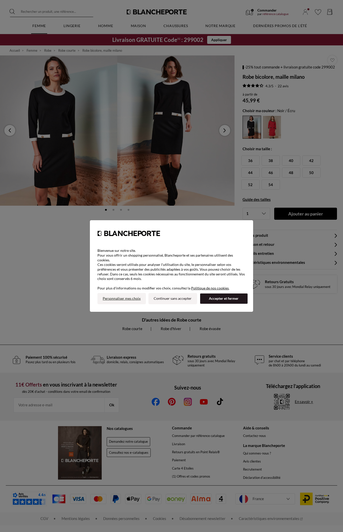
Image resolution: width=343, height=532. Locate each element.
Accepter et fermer (224, 298)
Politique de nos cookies (210, 288)
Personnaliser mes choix (122, 298)
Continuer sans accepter (173, 298)
